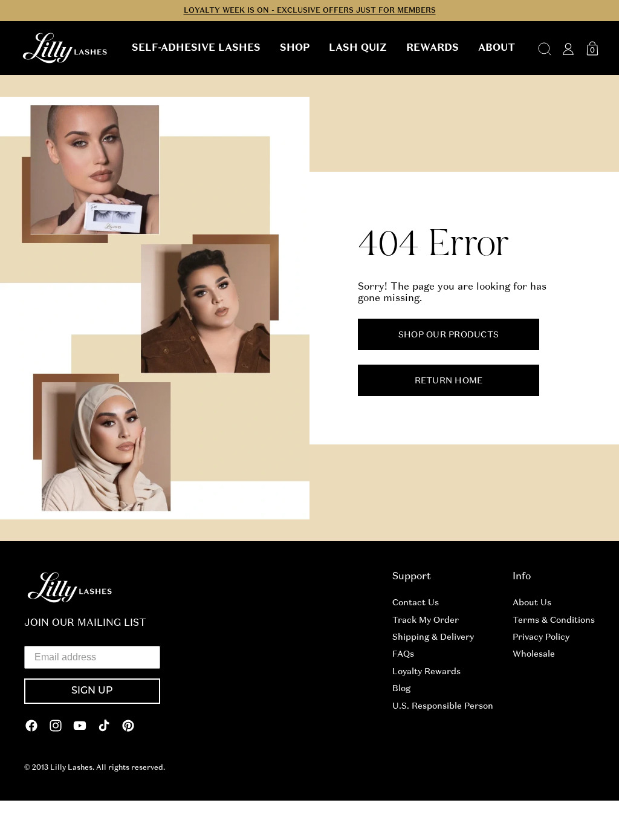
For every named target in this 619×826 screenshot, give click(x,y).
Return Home (449, 380)
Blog (401, 688)
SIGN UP (92, 691)
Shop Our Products (448, 334)
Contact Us (415, 602)
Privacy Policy (541, 636)
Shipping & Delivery (433, 636)
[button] (196, 48)
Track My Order (425, 619)
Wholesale (534, 653)
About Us (532, 602)
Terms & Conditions (554, 619)
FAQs (403, 653)
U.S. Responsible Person (442, 705)
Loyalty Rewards (426, 671)
